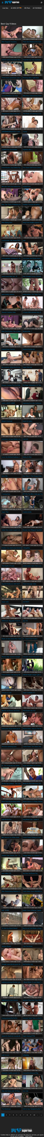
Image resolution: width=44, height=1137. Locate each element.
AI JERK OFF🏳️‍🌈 (16, 8)
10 (34, 1115)
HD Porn (27, 8)
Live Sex (5, 8)
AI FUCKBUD (37, 8)
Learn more (28, 1136)
